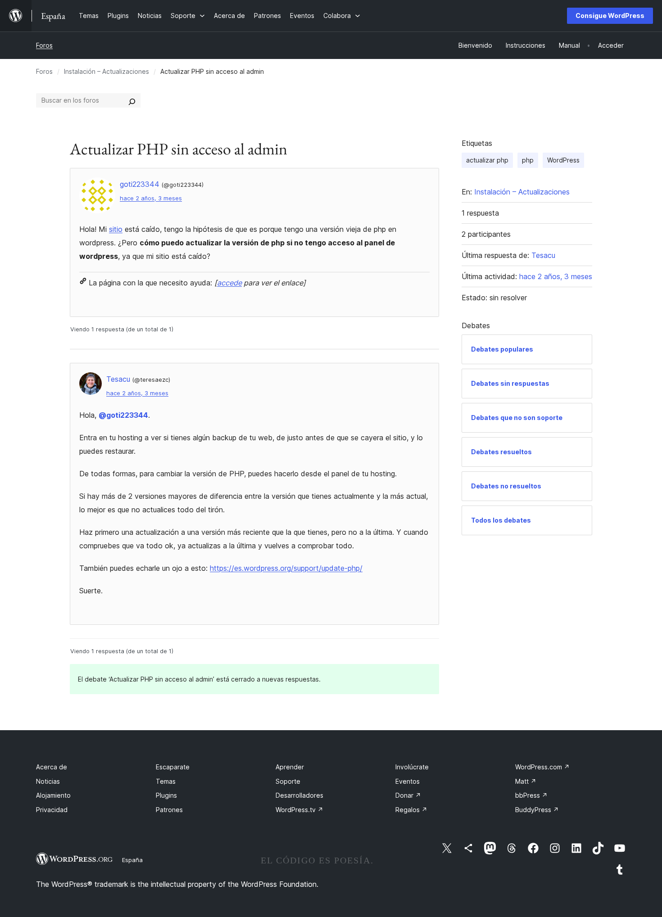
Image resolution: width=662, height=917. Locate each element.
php (528, 160)
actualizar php (487, 160)
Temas (166, 781)
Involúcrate (412, 767)
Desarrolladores (299, 795)
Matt (525, 781)
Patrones (169, 809)
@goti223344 (123, 415)
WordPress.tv (299, 809)
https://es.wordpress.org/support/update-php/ (286, 568)
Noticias (48, 781)
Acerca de (51, 767)
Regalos (411, 809)
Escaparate (173, 767)
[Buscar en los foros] (132, 100)
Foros (44, 45)
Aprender (290, 767)
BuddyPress (537, 809)
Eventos (407, 781)
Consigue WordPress (610, 15)
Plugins (166, 795)
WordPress (563, 160)
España (132, 859)
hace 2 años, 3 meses (151, 198)
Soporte (288, 781)
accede (229, 282)
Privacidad (52, 809)
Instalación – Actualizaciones (106, 71)
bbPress (531, 795)
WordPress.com (542, 767)
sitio (115, 229)
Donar (408, 795)
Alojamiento (53, 795)
